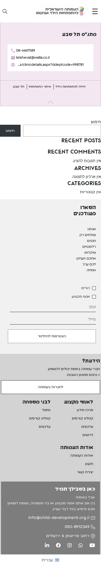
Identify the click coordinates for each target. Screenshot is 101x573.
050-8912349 (77, 526)
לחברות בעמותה (50, 387)
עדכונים (87, 426)
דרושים (87, 435)
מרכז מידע (85, 410)
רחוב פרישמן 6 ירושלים (68, 536)
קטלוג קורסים (82, 418)
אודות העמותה (81, 455)
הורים (85, 288)
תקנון (89, 463)
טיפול (46, 410)
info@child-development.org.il (59, 517)
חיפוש (96, 121)
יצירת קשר (85, 472)
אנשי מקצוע (81, 296)
